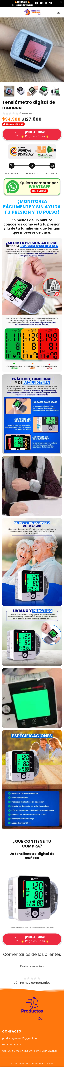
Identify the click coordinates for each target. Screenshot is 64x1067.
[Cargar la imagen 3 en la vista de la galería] (32, 91)
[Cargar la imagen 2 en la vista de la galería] (20, 91)
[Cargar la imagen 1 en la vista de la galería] (9, 91)
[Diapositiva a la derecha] (62, 91)
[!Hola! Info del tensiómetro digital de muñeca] (32, 193)
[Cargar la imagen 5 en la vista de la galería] (55, 91)
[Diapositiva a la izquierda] (2, 91)
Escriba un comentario (32, 966)
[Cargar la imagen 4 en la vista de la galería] (44, 91)
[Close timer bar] (61, 2)
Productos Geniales (28, 1063)
